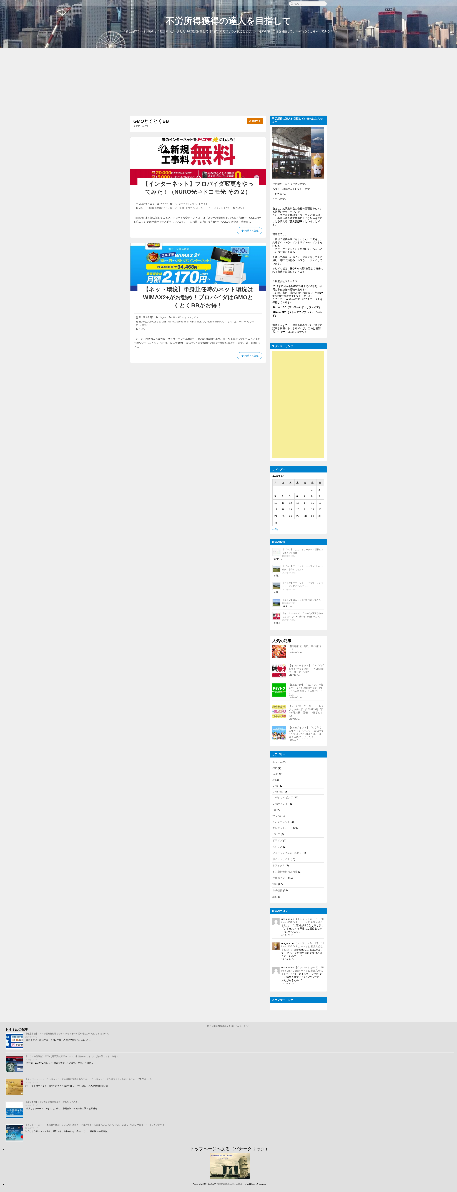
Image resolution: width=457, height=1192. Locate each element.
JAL (274, 779)
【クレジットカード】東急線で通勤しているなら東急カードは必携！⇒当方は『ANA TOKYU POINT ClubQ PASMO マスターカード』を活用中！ (95, 1125)
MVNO (171, 321)
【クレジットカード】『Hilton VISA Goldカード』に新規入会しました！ (302, 922)
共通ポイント (279, 877)
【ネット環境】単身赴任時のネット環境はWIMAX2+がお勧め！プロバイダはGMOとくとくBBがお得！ (198, 297)
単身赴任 (146, 325)
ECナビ (143, 321)
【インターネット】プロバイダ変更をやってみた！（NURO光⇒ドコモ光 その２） (306, 668)
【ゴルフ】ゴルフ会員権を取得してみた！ (302, 600)
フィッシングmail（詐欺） (287, 853)
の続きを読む (249, 231)
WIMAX (177, 317)
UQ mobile (208, 321)
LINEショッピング (282, 797)
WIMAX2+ (220, 321)
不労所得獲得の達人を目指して (228, 21)
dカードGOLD (146, 208)
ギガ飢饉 (179, 208)
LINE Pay (277, 791)
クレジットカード (282, 828)
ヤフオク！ (278, 865)
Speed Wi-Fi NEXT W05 (188, 321)
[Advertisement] (228, 82)
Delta (275, 773)
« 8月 (275, 529)
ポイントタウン (222, 208)
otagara (164, 203)
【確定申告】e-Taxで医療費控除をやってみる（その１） (52, 1102)
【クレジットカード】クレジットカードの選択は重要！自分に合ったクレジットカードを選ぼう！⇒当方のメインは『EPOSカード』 (89, 1079)
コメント (240, 208)
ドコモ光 (190, 208)
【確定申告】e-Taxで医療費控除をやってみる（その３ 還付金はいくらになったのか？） (67, 1033)
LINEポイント (280, 803)
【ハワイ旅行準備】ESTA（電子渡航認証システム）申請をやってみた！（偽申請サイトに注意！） (72, 1056)
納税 (274, 896)
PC (274, 810)
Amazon (277, 762)
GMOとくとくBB (164, 208)
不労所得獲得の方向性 (284, 871)
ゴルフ (276, 834)
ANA (274, 768)
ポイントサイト (200, 203)
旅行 (274, 884)
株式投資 (277, 890)
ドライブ (277, 840)
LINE (275, 785)
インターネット (182, 203)
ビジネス (277, 846)
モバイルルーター (236, 321)
